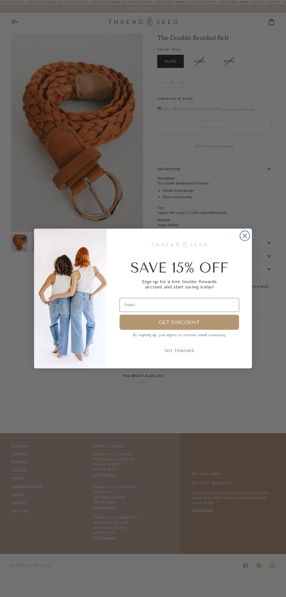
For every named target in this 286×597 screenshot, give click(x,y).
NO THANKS (179, 350)
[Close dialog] (245, 236)
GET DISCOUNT (179, 322)
